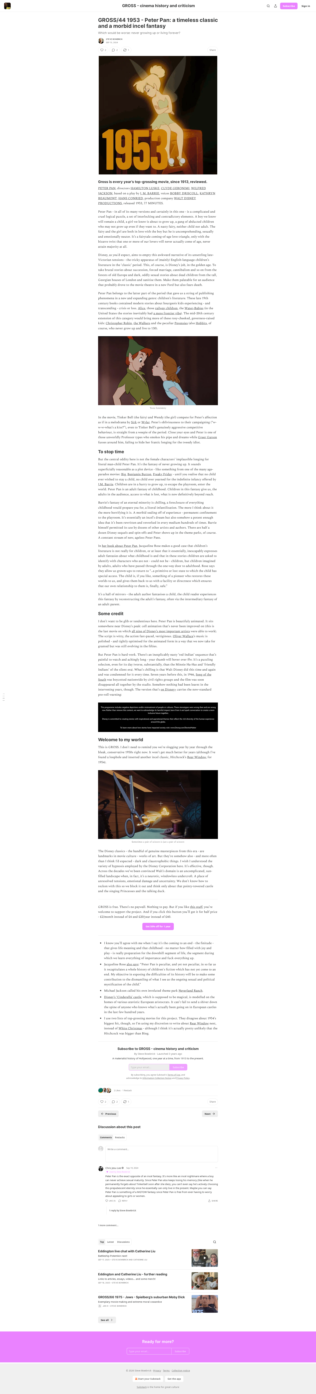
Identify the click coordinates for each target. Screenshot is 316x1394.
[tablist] (112, 1137)
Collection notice (181, 1370)
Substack (142, 1387)
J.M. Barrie (105, 484)
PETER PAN (107, 188)
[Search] (268, 6)
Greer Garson (207, 437)
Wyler (145, 422)
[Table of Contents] (3, 697)
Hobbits (201, 323)
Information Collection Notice (157, 1078)
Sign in (306, 6)
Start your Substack (149, 1378)
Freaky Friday (162, 474)
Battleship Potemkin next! (112, 1255)
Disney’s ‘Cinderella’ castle (122, 997)
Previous (110, 1113)
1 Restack (127, 1090)
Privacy (157, 1370)
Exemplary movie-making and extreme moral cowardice (130, 1301)
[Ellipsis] (216, 1167)
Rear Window (196, 757)
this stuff (196, 907)
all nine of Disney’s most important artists (161, 631)
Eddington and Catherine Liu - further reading (132, 1274)
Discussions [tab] (123, 1241)
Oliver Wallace (183, 636)
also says (132, 964)
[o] (204, 1258)
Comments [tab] (106, 1137)
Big (123, 474)
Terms (166, 1370)
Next (208, 1113)
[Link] (93, 181)
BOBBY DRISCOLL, (184, 193)
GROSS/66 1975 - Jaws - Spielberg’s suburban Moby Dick (141, 1297)
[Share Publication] (275, 6)
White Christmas (130, 1028)
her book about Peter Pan (119, 546)
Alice (141, 308)
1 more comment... (108, 1225)
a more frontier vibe (167, 313)
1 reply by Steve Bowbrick (122, 1210)
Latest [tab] (110, 1241)
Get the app (174, 1378)
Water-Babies (193, 308)
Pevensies (181, 323)
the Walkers (141, 323)
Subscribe (289, 6)
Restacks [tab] (120, 1137)
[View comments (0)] (130, 1264)
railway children (166, 308)
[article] (158, 1258)
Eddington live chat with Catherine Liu (126, 1251)
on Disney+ (168, 689)
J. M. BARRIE (149, 193)
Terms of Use (174, 1074)
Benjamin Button (139, 474)
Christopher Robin (119, 323)
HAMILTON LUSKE (145, 188)
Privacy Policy (182, 1078)
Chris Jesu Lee (113, 1168)
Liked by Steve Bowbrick (119, 1172)
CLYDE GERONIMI (175, 188)
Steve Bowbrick (114, 39)
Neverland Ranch (190, 990)
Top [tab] (102, 1241)
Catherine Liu (140, 1260)
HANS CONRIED (130, 198)
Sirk (134, 422)
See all (105, 1320)
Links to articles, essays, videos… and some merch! (127, 1278)
